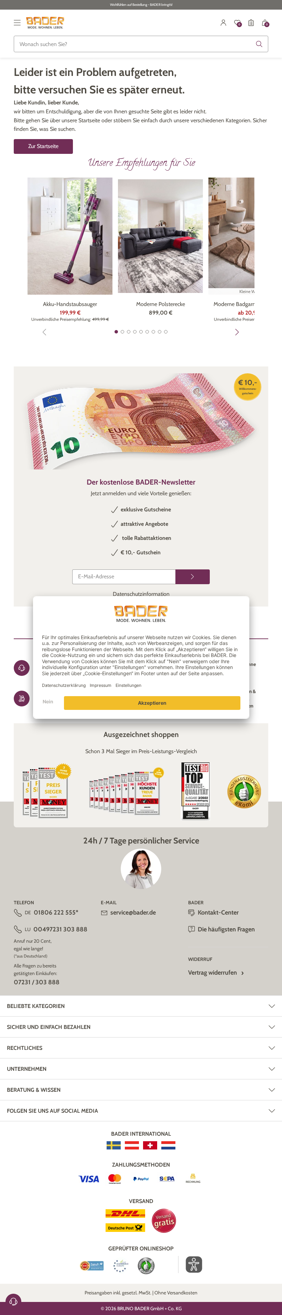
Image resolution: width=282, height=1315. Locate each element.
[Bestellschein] (251, 22)
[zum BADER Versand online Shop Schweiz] (150, 1145)
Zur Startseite (43, 146)
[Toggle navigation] (17, 22)
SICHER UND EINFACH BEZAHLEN (48, 1027)
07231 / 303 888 (36, 982)
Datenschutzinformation (141, 594)
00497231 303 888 (60, 929)
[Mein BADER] (223, 22)
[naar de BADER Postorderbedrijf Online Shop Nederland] (168, 1145)
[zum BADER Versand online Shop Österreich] (132, 1145)
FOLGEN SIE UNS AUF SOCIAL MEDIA (52, 1111)
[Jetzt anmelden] (192, 576)
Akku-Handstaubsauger (70, 304)
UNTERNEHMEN (26, 1069)
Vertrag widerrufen (212, 972)
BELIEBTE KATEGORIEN (36, 1006)
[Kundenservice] (13, 1302)
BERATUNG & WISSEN (34, 1090)
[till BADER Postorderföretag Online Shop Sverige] (114, 1145)
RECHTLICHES (24, 1048)
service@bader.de (133, 912)
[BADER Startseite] (45, 23)
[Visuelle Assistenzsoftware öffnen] (190, 1264)
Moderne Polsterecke (160, 304)
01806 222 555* (56, 912)
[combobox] (141, 44)
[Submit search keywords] (259, 44)
